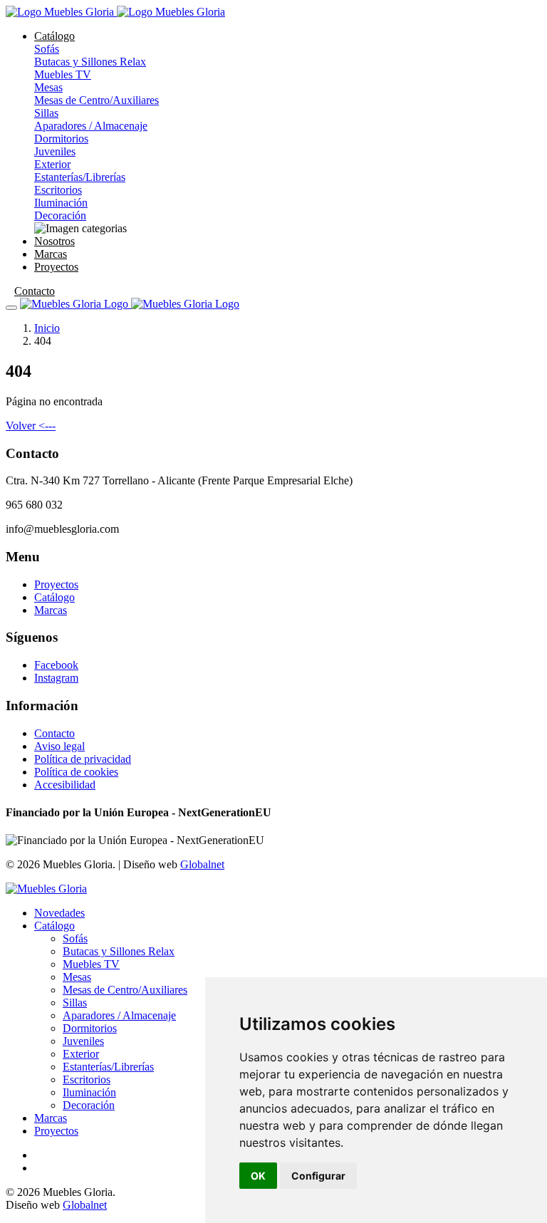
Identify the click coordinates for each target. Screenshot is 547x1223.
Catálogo (54, 36)
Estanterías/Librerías (79, 177)
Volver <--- (31, 426)
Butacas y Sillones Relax (90, 62)
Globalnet (202, 864)
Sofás (46, 49)
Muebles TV (62, 74)
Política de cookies (76, 772)
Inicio (47, 328)
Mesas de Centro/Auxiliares (96, 100)
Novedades (59, 913)
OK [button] (258, 1176)
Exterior (52, 164)
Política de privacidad (82, 759)
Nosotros (54, 241)
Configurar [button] (318, 1176)
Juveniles (54, 151)
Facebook (56, 665)
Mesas (48, 87)
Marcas (50, 254)
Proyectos (56, 267)
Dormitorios (61, 138)
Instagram (56, 678)
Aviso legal (59, 746)
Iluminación (61, 203)
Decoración (60, 215)
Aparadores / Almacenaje (90, 126)
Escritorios (58, 190)
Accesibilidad (64, 785)
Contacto (34, 291)
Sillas (46, 113)
